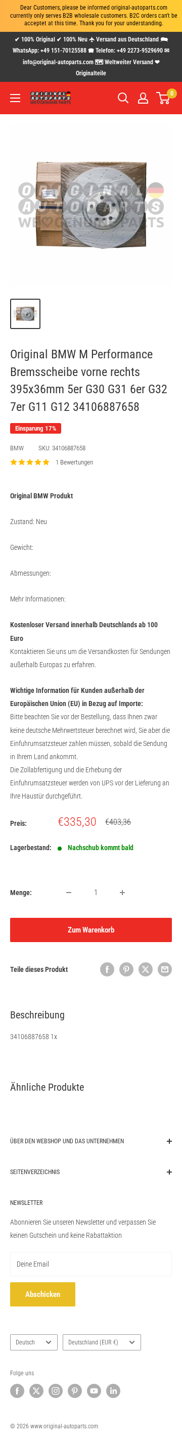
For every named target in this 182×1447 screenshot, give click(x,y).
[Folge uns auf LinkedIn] (113, 1391)
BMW (17, 448)
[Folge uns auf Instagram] (56, 1391)
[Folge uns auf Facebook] (17, 1391)
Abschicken (42, 1294)
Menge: (21, 893)
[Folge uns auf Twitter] (36, 1391)
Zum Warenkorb (91, 930)
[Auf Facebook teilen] (107, 969)
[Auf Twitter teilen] (146, 969)
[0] (163, 98)
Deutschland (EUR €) (93, 1342)
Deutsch (25, 1342)
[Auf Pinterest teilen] (126, 969)
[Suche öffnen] (123, 98)
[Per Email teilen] (165, 969)
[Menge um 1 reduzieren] (68, 892)
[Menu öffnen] (15, 98)
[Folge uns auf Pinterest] (75, 1391)
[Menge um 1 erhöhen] (122, 892)
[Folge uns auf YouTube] (94, 1391)
